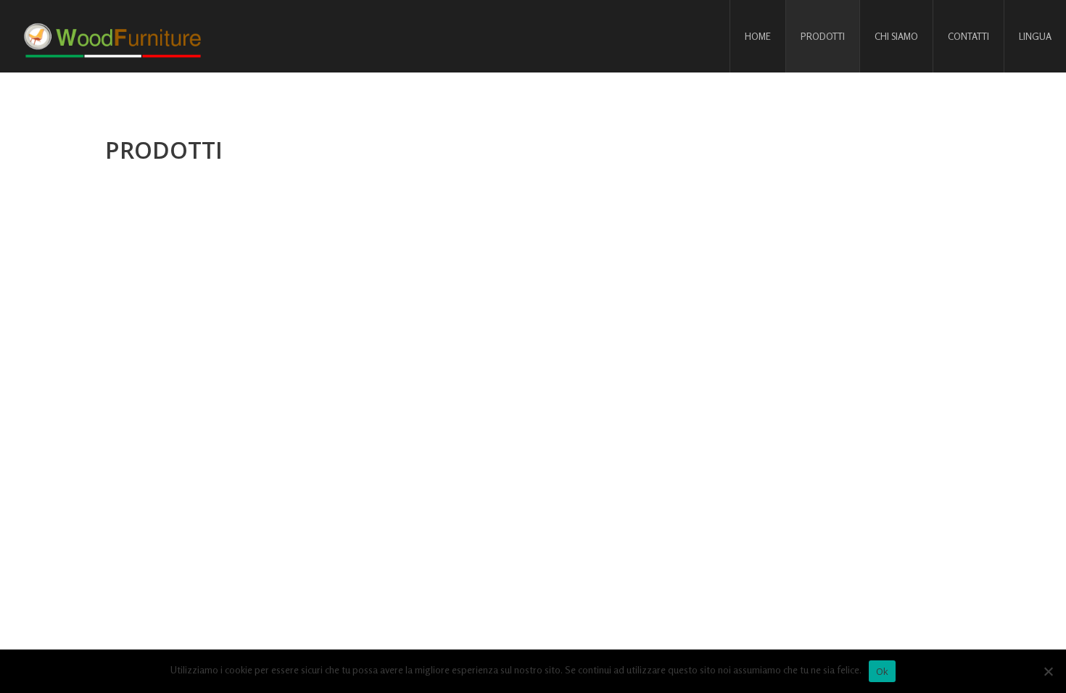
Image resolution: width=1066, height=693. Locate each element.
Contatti (968, 36)
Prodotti (823, 36)
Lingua (1035, 36)
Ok (882, 671)
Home (758, 36)
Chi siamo (896, 36)
